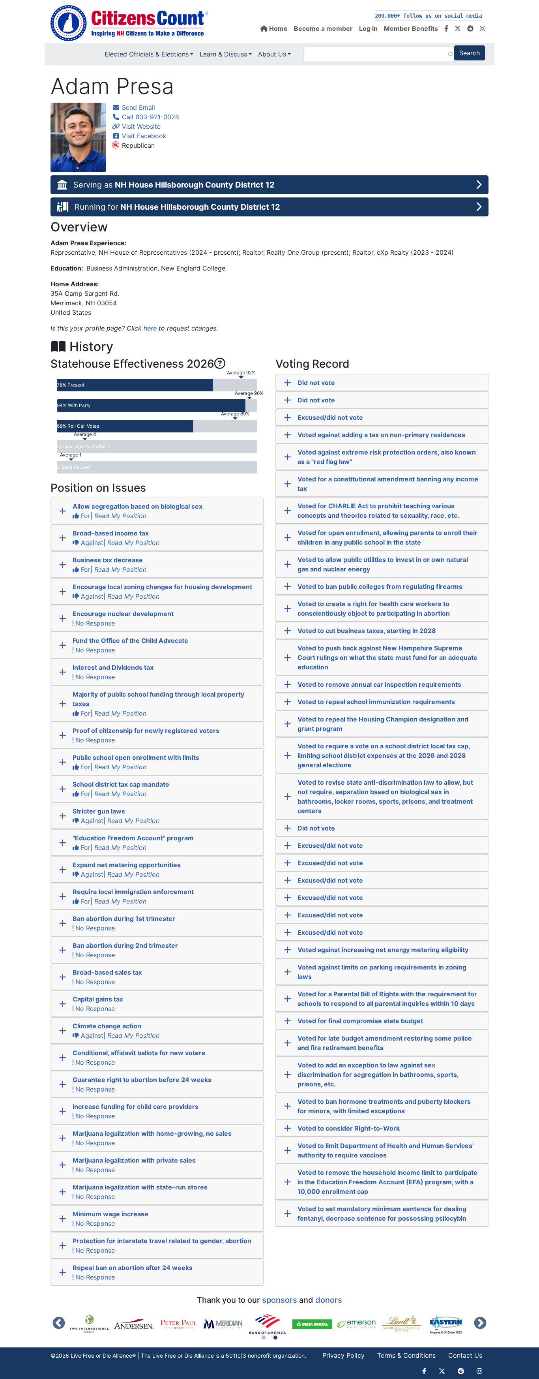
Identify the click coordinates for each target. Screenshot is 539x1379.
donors (328, 1300)
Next (480, 1323)
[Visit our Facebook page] (446, 28)
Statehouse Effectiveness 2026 (132, 363)
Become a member (323, 28)
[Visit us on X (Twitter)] (457, 28)
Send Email (137, 107)
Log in (368, 28)
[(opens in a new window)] (91, 1324)
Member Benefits (411, 28)
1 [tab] (264, 1338)
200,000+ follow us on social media (428, 16)
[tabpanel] (270, 1324)
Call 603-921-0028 (149, 117)
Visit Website (140, 126)
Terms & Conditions (406, 1355)
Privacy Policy (343, 1355)
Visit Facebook (143, 136)
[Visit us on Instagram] (482, 28)
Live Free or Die (172, 1355)
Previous (59, 1323)
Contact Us (465, 1355)
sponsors (279, 1300)
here (150, 328)
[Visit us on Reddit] (470, 28)
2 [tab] (275, 1338)
